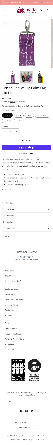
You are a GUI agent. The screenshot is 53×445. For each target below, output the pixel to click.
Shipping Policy (11, 305)
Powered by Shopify (28, 436)
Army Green (43, 115)
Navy (29, 115)
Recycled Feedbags (13, 334)
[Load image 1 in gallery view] (12, 77)
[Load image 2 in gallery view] (26, 77)
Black (18, 115)
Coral (21, 121)
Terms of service (27, 440)
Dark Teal (8, 121)
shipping (12, 102)
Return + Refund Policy (14, 299)
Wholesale (9, 315)
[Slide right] (50, 77)
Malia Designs (17, 436)
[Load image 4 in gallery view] (40, 77)
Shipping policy (40, 440)
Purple (7, 115)
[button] (5, 10)
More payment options (26, 153)
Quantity (5, 126)
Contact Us (9, 310)
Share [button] (7, 236)
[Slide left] (2, 77)
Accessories (10, 349)
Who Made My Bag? (13, 281)
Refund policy (41, 436)
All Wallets (9, 344)
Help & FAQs (10, 294)
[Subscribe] (45, 402)
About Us (8, 276)
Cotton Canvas (11, 328)
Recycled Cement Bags (14, 339)
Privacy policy (15, 440)
